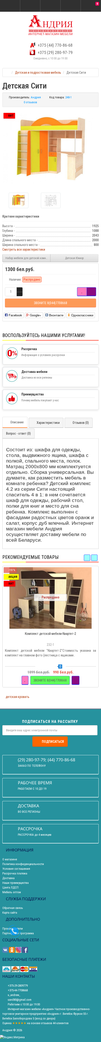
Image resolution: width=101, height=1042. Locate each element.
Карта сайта (9, 912)
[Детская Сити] (50, 148)
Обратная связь (12, 908)
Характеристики (48, 423)
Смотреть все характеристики (23, 249)
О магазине (9, 859)
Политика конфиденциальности (23, 864)
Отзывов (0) (81, 423)
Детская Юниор (74, 258)
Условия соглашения (16, 868)
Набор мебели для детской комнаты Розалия (27, 258)
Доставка (8, 878)
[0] (91, 6)
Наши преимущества (15, 883)
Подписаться (53, 741)
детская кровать (17, 697)
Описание (17, 422)
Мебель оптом (11, 892)
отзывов (46, 1023)
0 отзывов (30, 102)
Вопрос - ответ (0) (18, 433)
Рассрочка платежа (14, 873)
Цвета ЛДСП (10, 887)
